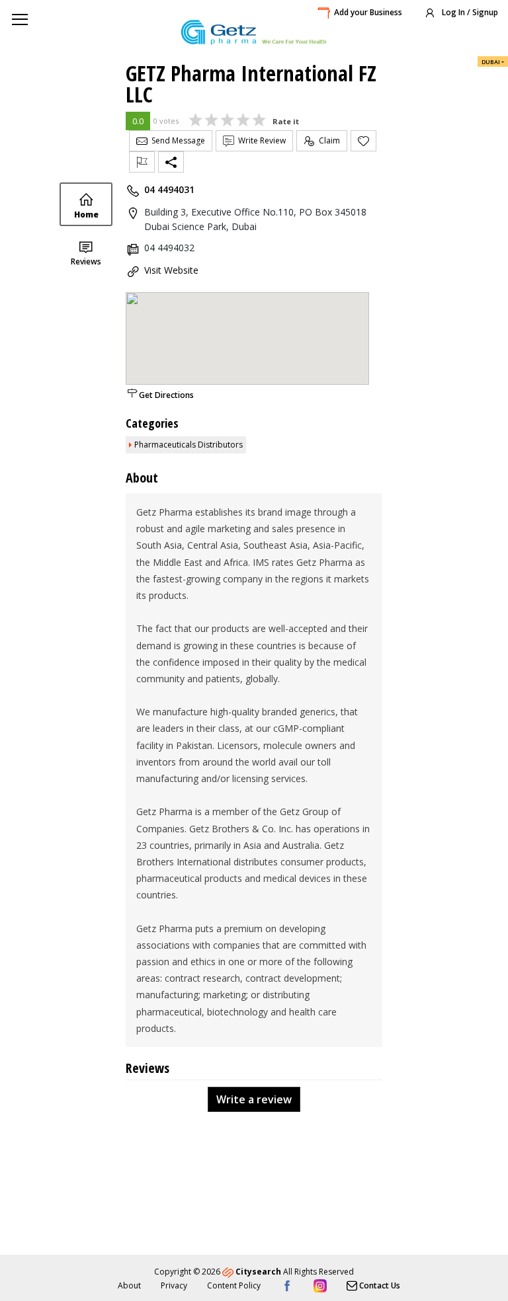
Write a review (254, 1099)
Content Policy (234, 1285)
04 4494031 (169, 189)
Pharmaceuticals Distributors (188, 444)
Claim (327, 140)
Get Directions (166, 395)
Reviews (86, 261)
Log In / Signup (469, 12)
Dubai (491, 62)
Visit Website (171, 270)
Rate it (286, 121)
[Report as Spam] (142, 162)
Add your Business (368, 12)
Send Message (176, 140)
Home (86, 214)
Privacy (174, 1285)
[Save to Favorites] (363, 140)
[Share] (171, 162)
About (129, 1285)
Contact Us (378, 1285)
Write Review (260, 140)
